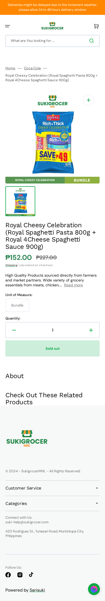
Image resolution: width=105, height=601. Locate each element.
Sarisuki (37, 590)
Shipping (11, 265)
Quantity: (12, 318)
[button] (7, 26)
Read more (73, 285)
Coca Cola (32, 68)
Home (10, 68)
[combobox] (52, 41)
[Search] (93, 41)
